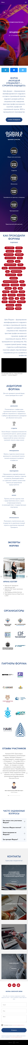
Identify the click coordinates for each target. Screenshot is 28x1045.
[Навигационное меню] (26, 2)
